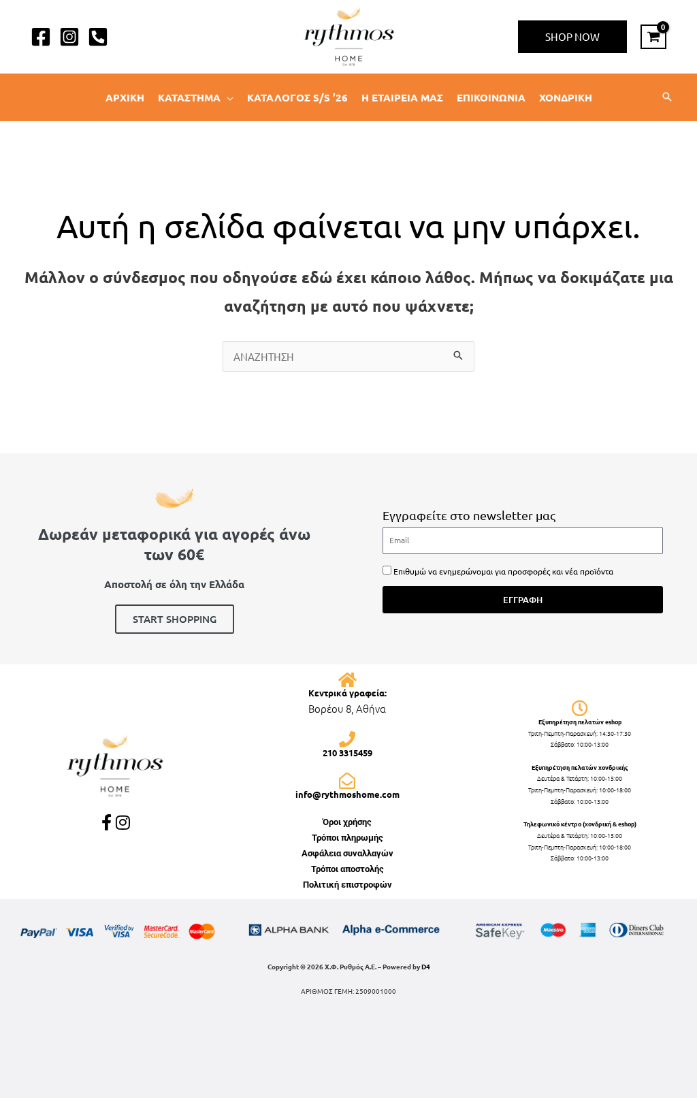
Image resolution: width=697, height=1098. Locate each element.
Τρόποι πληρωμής (347, 838)
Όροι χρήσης (347, 822)
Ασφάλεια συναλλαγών (347, 853)
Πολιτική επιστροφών (347, 884)
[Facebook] (41, 37)
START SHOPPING (174, 619)
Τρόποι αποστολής (347, 869)
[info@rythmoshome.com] (347, 781)
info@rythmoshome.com (347, 794)
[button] (572, 36)
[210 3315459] (347, 739)
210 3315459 (347, 752)
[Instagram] (69, 37)
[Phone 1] (98, 37)
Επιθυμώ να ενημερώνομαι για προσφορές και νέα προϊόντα (503, 571)
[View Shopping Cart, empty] (653, 37)
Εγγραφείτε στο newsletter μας (469, 515)
